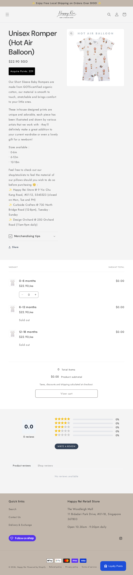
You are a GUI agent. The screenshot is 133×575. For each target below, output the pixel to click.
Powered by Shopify (36, 567)
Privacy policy (71, 566)
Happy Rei (21, 567)
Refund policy (55, 566)
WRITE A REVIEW (66, 446)
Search (12, 509)
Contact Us (15, 517)
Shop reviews (45, 465)
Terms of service (89, 566)
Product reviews (22, 465)
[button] (7, 14)
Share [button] (15, 247)
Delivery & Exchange (20, 525)
